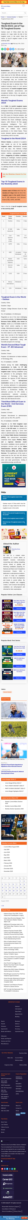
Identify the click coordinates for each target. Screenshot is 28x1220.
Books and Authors (6, 1031)
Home (3, 17)
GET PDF (24, 1217)
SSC (17, 1081)
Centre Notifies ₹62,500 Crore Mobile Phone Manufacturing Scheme (14, 937)
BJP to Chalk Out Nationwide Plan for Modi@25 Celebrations (13, 990)
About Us (18, 1105)
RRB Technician (5, 1105)
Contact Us (19, 1108)
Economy (17, 1028)
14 (17, 887)
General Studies (11, 17)
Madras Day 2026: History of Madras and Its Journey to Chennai (14, 970)
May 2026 (6, 855)
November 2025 (8, 871)
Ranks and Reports (6, 1038)
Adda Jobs (10, 1057)
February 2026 (8, 863)
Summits (17, 1026)
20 (13, 890)
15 (20, 887)
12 (9, 887)
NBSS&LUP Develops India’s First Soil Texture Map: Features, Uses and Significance (14, 926)
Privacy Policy (17, 1211)
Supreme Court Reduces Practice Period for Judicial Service (13, 985)
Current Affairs (19, 1057)
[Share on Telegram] (5, 49)
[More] (23, 5)
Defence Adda (18, 1060)
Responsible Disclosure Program (10, 1206)
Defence (17, 1023)
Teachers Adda (23, 1053)
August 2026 (11, 846)
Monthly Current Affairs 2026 (13, 806)
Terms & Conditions (7, 1211)
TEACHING (19, 1086)
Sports (3, 1021)
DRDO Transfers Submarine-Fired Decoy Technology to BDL (13, 948)
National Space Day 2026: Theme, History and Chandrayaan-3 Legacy (14, 914)
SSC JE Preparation (6, 1087)
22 (21, 890)
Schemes (3, 1026)
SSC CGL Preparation (4, 1091)
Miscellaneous (5, 1043)
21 (17, 890)
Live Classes (4, 1124)
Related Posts (6, 699)
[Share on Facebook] (10, 49)
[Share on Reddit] (8, 49)
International (18, 1009)
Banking (17, 1016)
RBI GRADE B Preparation (4, 1097)
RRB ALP (3, 1108)
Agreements (4, 1028)
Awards (3, 1023)
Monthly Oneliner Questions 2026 (14, 809)
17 (2, 890)
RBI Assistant (4, 1094)
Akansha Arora (6, 43)
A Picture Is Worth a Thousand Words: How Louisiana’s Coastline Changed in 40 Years (14, 958)
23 (24, 890)
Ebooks (3, 1129)
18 (6, 890)
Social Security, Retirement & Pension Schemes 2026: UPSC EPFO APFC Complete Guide (14, 980)
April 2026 (7, 857)
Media (17, 1110)
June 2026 (7, 852)
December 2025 (8, 868)
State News (18, 1011)
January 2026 (8, 866)
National (17, 1006)
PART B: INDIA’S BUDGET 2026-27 (15, 788)
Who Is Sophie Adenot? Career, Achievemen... (14, 718)
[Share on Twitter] (13, 49)
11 (6, 887)
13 (13, 887)
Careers (20, 1114)
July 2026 (6, 849)
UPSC (17, 1093)
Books (2, 1132)
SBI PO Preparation (6, 1078)
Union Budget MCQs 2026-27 (13, 783)
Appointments (18, 1014)
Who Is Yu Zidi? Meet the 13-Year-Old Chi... (13, 759)
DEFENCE (18, 1088)
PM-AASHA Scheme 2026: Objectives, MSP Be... (13, 739)
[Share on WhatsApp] (2, 49)
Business (17, 1021)
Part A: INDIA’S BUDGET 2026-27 (14, 785)
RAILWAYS (18, 1083)
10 (2, 887)
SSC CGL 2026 (5, 1110)
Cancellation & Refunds (8, 1209)
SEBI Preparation (5, 1085)
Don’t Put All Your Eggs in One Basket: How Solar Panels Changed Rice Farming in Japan (14, 964)
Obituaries (4, 1036)
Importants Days (19, 1031)
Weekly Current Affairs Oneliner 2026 (13, 802)
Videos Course (5, 1127)
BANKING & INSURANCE (19, 1077)
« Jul (2, 905)
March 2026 (7, 860)
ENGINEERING (20, 1091)
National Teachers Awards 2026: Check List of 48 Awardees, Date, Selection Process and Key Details (13, 932)
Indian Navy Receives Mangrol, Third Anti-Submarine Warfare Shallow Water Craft (14, 919)
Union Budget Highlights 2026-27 (14, 791)
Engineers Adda (9, 1065)
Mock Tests (4, 1122)
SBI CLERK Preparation (4, 1081)
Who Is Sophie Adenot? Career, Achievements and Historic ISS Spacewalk (12, 943)
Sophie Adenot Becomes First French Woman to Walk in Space (14, 953)
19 (9, 890)
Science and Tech (5, 1041)
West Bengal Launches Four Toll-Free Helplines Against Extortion (14, 974)
